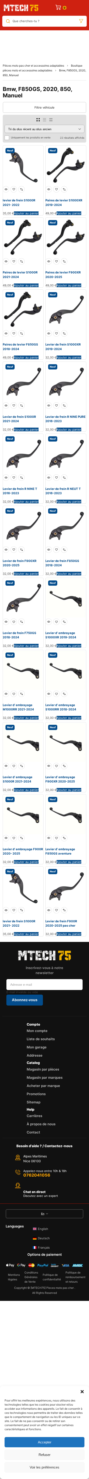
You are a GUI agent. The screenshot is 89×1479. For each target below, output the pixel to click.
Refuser (44, 1455)
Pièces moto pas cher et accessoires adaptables (33, 65)
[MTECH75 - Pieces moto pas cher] (21, 8)
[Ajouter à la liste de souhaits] (13, 189)
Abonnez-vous (24, 1000)
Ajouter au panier (26, 213)
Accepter (44, 1442)
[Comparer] (21, 189)
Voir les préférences (44, 1467)
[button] (82, 1391)
